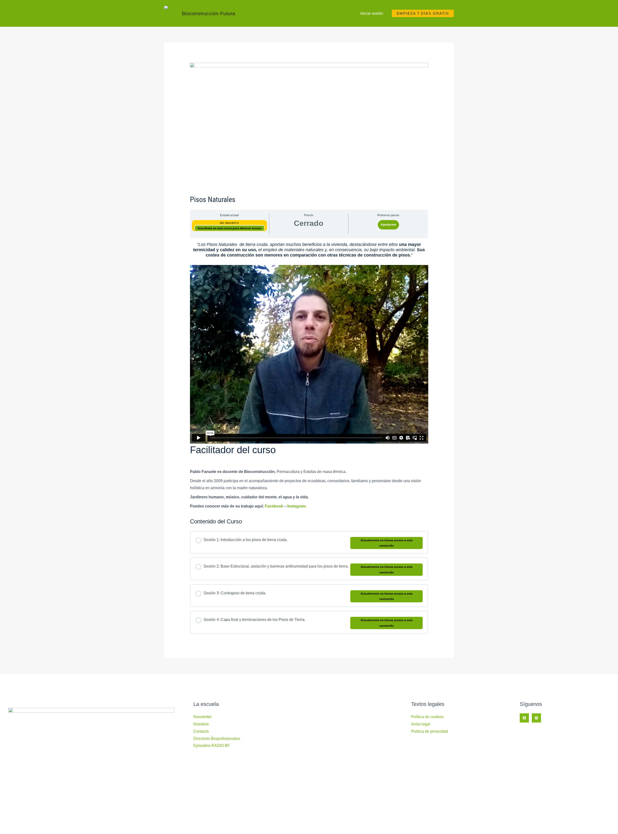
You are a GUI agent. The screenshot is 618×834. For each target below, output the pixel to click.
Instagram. (297, 506)
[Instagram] (536, 718)
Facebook (274, 506)
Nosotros (201, 724)
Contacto (201, 731)
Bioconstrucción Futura (208, 13)
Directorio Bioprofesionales (216, 739)
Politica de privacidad (429, 731)
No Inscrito (229, 223)
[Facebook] (524, 718)
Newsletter (202, 717)
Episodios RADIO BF (211, 746)
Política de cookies (427, 717)
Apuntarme (388, 224)
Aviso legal (420, 724)
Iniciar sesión (371, 13)
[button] (423, 13)
